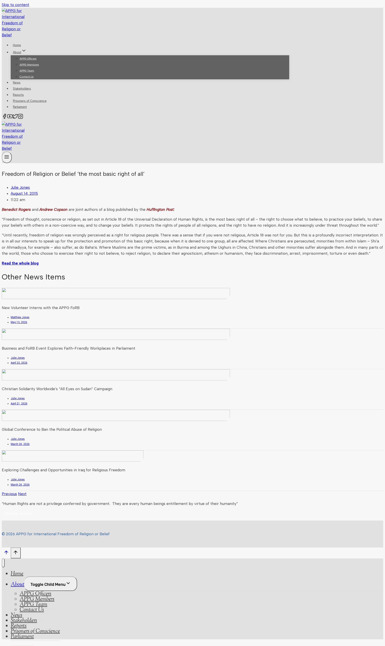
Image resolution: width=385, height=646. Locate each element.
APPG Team (27, 70)
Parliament (20, 107)
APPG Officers (28, 58)
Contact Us (27, 76)
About (17, 584)
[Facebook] (4, 117)
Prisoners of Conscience (30, 101)
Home (17, 45)
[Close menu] (3, 562)
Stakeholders (22, 88)
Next (22, 494)
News (16, 82)
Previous (9, 494)
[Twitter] (15, 117)
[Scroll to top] (6, 553)
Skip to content (15, 4)
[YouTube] (9, 117)
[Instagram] (20, 117)
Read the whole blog (20, 263)
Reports (18, 94)
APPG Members (29, 64)
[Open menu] (7, 157)
